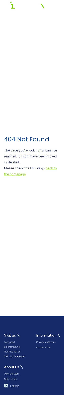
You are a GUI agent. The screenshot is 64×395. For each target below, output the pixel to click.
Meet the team (11, 373)
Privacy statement (45, 342)
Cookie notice (43, 347)
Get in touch (10, 379)
